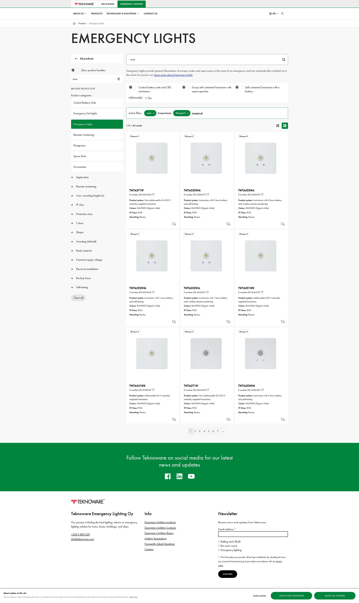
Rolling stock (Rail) (230, 541)
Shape (79, 232)
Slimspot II (180, 113)
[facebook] (168, 476)
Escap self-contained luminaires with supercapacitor (211, 89)
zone (149, 113)
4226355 (255, 390)
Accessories (79, 166)
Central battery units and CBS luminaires (155, 89)
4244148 (201, 390)
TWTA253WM (246, 385)
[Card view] (285, 126)
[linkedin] (179, 476)
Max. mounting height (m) (90, 195)
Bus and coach (228, 545)
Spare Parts (79, 156)
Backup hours (83, 278)
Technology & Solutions (121, 13)
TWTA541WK (137, 385)
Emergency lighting (231, 550)
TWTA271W (191, 385)
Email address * (227, 529)
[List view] (278, 126)
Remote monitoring (86, 186)
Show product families (93, 70)
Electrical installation (87, 269)
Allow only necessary (291, 595)
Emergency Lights (82, 124)
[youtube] (191, 476)
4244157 (255, 292)
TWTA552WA (192, 288)
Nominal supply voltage (89, 259)
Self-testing (82, 287)
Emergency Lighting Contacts (160, 527)
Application (82, 177)
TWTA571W (136, 190)
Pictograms (79, 145)
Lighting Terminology (156, 538)
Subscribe (228, 574)
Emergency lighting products (160, 522)
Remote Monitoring (83, 134)
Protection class (84, 214)
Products (96, 13)
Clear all (78, 297)
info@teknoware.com (82, 539)
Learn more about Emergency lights (173, 74)
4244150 (146, 194)
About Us (78, 13)
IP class (80, 204)
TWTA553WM (192, 190)
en (274, 13)
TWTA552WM (137, 288)
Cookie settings (259, 596)
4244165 (146, 292)
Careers (149, 549)
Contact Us (150, 13)
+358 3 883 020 (80, 534)
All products (86, 58)
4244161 (201, 292)
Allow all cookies (335, 595)
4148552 (146, 390)
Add (174, 224)
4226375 (201, 194)
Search (284, 59)
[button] (282, 13)
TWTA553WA (246, 190)
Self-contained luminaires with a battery (262, 89)
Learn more (133, 597)
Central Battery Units (84, 102)
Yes (150, 98)
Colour (79, 223)
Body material (84, 250)
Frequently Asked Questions (160, 543)
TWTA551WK (246, 288)
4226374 (255, 194)
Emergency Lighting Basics (159, 533)
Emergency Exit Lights (85, 113)
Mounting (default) (86, 241)
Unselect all (197, 113)
